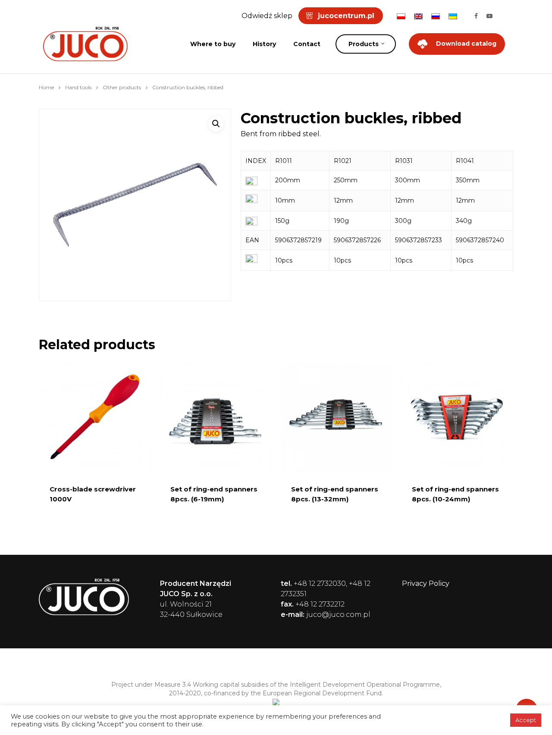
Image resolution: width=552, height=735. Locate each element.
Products (363, 44)
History (264, 44)
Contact (306, 44)
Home (46, 87)
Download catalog (466, 43)
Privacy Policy (425, 583)
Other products (122, 87)
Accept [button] (525, 719)
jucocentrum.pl (346, 16)
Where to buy (212, 44)
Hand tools (78, 87)
